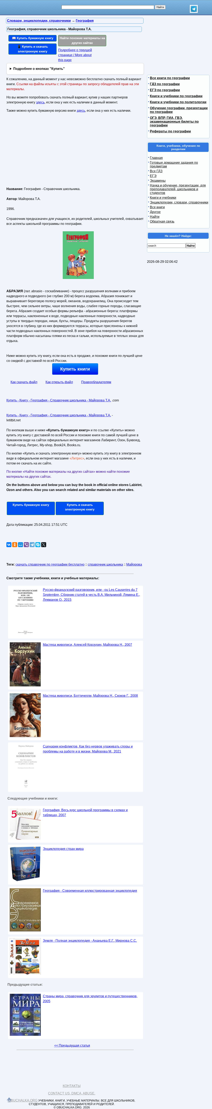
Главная (156, 158)
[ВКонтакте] (8, 544)
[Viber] (26, 544)
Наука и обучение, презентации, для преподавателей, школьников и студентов (178, 189)
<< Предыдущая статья (72, 1045)
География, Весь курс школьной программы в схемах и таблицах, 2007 (85, 812)
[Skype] (37, 544)
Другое (155, 212)
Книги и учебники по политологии (178, 102)
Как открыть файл (59, 382)
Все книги (157, 207)
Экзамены (158, 180)
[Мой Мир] (20, 544)
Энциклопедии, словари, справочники (179, 202)
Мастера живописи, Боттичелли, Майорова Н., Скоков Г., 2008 (90, 695)
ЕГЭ (153, 176)
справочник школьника (105, 564)
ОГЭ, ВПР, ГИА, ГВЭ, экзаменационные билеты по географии (174, 121)
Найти (154, 216)
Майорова (134, 564)
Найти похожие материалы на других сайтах (82, 40)
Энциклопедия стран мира (63, 849)
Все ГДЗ (156, 171)
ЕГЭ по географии (165, 90)
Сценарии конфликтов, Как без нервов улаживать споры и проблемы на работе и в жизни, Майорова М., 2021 (88, 749)
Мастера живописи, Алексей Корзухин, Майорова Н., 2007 (87, 644)
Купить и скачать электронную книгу (79, 507)
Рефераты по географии (170, 131)
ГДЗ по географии (165, 84)
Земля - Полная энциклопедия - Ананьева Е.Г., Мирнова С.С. (90, 940)
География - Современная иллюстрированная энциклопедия (90, 890)
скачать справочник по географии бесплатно (50, 564)
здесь (40, 102)
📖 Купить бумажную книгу (32, 38)
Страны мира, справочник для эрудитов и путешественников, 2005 (90, 998)
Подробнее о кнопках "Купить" (39, 68)
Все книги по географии (170, 78)
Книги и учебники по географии (176, 96)
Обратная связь (162, 221)
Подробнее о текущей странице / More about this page (75, 55)
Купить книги (75, 369)
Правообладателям (96, 382)
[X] (43, 544)
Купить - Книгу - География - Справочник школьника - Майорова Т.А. (58, 400)
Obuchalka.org (22, 1100)
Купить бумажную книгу (31, 505)
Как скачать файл (24, 382)
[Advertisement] (42, 151)
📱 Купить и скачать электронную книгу (32, 49)
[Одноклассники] (14, 544)
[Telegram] (32, 544)
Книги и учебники (163, 197)
